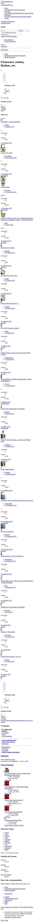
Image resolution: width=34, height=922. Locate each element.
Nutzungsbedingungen (9, 740)
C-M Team (5, 749)
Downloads (5, 733)
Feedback (7, 817)
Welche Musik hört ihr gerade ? (14, 800)
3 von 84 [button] (5, 98)
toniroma (7, 251)
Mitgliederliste (6, 747)
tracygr (7, 876)
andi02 (7, 331)
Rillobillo (7, 472)
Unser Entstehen (7, 736)
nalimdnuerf (8, 559)
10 (4, 195)
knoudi (7, 279)
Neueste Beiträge (7, 765)
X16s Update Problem (7, 469)
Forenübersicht (7, 729)
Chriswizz (8, 848)
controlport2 (8, 846)
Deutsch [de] (8, 893)
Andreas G (8, 445)
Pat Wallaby (8, 156)
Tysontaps (8, 839)
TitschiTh (3, 242)
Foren (6, 8)
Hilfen (6, 902)
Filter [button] (2, 111)
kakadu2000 (4, 428)
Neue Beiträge (9, 10)
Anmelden (4, 46)
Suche (4, 734)
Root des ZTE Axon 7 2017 (9, 275)
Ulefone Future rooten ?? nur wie (11, 656)
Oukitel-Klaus (9, 358)
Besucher (7, 16)
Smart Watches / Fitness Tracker (14, 825)
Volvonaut (8, 635)
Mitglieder (8, 15)
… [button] (5, 81)
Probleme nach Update (7, 248)
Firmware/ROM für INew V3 (10, 303)
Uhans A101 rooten (6, 153)
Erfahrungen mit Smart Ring (13, 820)
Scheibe (7, 660)
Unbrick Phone (5, 187)
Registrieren (4, 50)
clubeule (7, 836)
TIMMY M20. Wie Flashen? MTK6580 (13, 607)
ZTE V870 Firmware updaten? (10, 328)
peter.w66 (7, 843)
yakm (6, 838)
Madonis (7, 535)
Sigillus (3, 627)
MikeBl (7, 841)
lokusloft (7, 610)
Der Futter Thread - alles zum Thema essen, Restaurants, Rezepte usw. (18, 774)
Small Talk (8, 780)
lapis (6, 844)
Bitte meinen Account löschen (13, 812)
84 (5, 93)
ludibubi (7, 306)
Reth (6, 586)
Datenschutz (8, 900)
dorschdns (8, 190)
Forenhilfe (5, 750)
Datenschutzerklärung (8, 742)
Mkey (2, 492)
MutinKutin (4, 210)
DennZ (7, 125)
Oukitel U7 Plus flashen (8, 632)
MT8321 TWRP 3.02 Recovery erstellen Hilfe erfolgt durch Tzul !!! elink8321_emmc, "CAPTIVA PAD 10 (17, 219)
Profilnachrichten (19, 13)
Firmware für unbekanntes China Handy (13, 409)
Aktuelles (7, 11)
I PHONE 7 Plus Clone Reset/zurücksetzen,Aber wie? (17, 500)
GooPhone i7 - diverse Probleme (10, 122)
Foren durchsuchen (19, 10)
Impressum (5, 744)
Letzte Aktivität (28, 13)
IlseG (6, 223)
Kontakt (7, 897)
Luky (6, 834)
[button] (2, 3)
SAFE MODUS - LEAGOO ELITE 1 (12, 556)
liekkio (7, 849)
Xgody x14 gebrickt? (7, 531)
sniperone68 (8, 503)
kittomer (7, 412)
